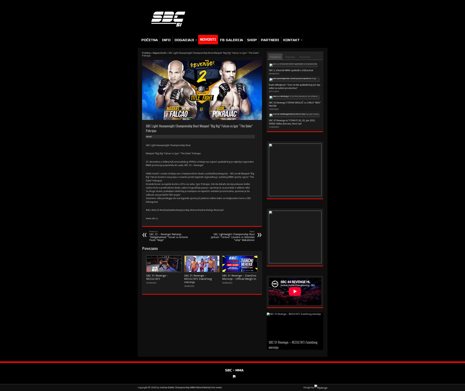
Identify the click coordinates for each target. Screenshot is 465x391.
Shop (252, 40)
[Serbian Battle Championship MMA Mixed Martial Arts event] (170, 26)
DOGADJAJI (184, 40)
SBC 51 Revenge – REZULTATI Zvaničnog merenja (198, 279)
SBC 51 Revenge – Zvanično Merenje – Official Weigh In (239, 277)
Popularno (275, 57)
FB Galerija (231, 40)
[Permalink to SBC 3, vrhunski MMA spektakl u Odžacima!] (293, 65)
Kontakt (291, 40)
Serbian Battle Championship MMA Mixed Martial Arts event (191, 387)
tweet (149, 136)
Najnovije (290, 57)
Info (166, 40)
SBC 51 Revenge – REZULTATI (157, 277)
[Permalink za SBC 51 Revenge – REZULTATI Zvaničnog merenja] (202, 264)
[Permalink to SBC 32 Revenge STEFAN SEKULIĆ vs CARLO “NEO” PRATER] (294, 97)
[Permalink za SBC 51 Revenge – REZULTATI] (164, 264)
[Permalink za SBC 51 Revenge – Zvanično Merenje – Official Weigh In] (240, 264)
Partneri (270, 40)
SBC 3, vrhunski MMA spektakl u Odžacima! (291, 70)
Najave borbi (159, 53)
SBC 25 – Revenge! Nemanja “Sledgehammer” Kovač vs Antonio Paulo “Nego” (168, 235)
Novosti (208, 39)
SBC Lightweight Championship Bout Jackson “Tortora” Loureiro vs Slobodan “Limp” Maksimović (233, 235)
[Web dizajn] (320, 387)
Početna (149, 40)
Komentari (305, 57)
